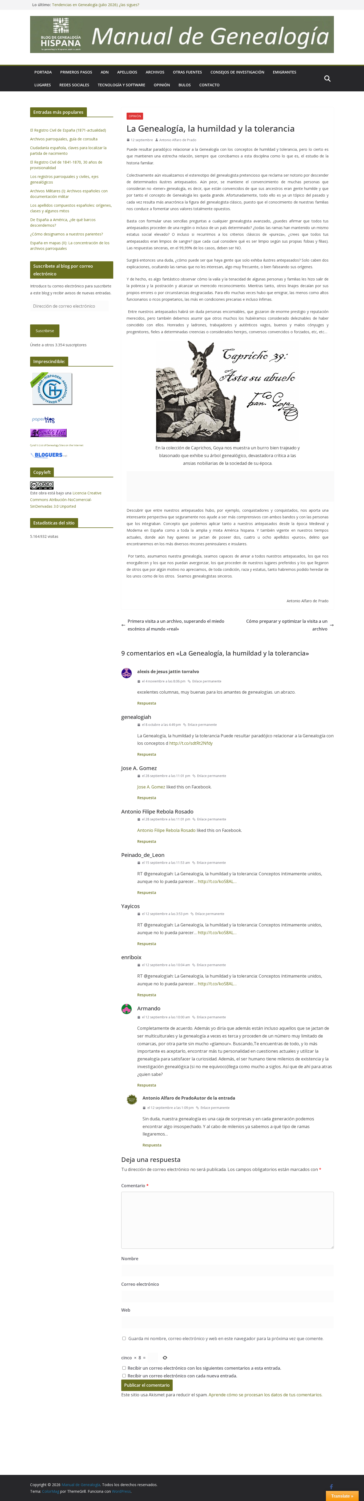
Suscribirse (45, 330)
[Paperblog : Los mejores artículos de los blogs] (43, 418)
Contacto (209, 84)
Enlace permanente (206, 681)
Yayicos (130, 906)
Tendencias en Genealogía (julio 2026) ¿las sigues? (95, 4)
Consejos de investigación (237, 72)
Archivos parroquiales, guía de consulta (64, 138)
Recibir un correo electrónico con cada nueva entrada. (182, 1376)
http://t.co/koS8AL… (217, 881)
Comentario (135, 1186)
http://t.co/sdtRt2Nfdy (191, 743)
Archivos (155, 72)
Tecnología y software (121, 84)
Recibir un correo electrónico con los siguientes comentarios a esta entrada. (204, 1368)
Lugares (42, 84)
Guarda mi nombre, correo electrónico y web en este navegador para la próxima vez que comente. (225, 1338)
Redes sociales (74, 84)
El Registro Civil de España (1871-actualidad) (68, 130)
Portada (43, 72)
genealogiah (136, 717)
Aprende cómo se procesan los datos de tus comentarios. (265, 1395)
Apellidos (127, 72)
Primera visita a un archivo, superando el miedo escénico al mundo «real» (176, 625)
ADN (105, 72)
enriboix (131, 957)
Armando (148, 1008)
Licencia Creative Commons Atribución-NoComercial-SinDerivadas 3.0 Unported (66, 499)
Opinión (162, 84)
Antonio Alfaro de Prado (177, 140)
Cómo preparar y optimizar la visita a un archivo (286, 625)
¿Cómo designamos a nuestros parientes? (66, 234)
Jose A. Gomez (139, 768)
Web (125, 1310)
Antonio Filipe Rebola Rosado (157, 811)
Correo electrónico (140, 1284)
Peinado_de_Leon (142, 855)
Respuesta (146, 703)
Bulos (185, 84)
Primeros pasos (76, 72)
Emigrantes (284, 72)
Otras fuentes (187, 72)
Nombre (129, 1259)
